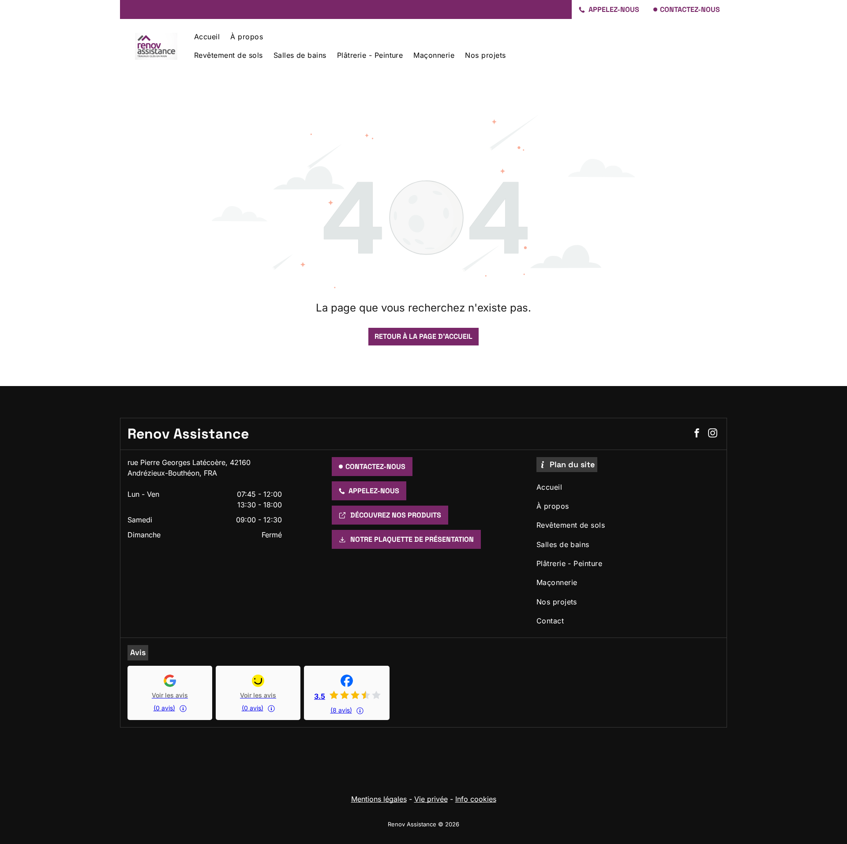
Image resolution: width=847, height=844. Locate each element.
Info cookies (475, 799)
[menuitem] (207, 36)
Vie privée (431, 799)
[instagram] (712, 434)
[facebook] (697, 434)
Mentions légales (379, 799)
